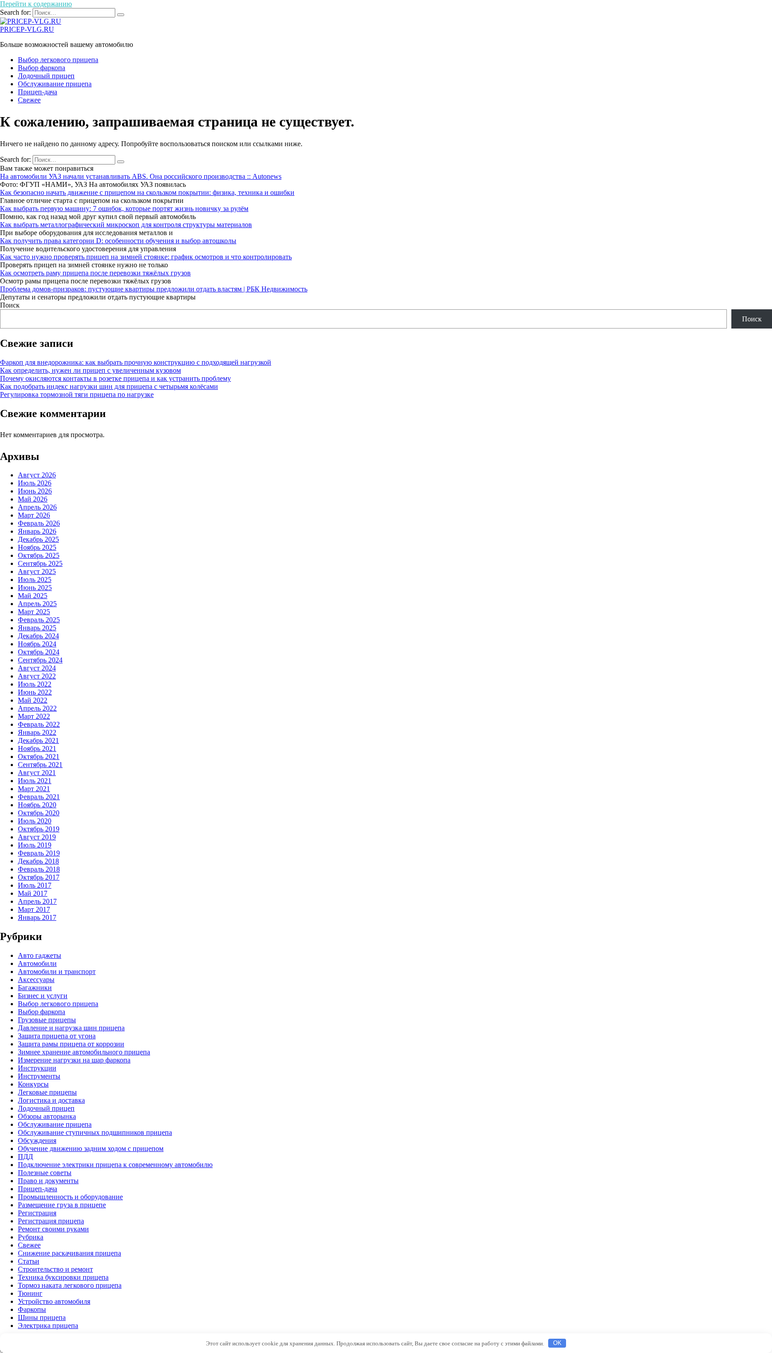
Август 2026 (37, 475)
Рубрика (30, 1237)
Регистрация (37, 1213)
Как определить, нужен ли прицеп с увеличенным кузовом (90, 370)
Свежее (29, 100)
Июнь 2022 (35, 692)
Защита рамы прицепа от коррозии (71, 1044)
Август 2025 (37, 571)
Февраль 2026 (39, 523)
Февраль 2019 (39, 853)
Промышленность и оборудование (70, 1197)
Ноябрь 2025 (37, 547)
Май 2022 (32, 700)
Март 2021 (34, 788)
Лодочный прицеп (46, 76)
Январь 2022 (37, 732)
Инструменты (39, 1076)
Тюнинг (30, 1293)
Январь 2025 (37, 628)
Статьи (28, 1261)
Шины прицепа (42, 1317)
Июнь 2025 (35, 587)
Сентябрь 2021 (40, 764)
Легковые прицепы (47, 1092)
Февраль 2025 (39, 620)
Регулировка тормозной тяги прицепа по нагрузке (77, 394)
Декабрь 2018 (38, 861)
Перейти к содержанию (36, 4)
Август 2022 (37, 676)
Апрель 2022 (37, 708)
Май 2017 (32, 893)
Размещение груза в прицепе (62, 1205)
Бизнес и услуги (42, 995)
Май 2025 (32, 595)
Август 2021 (37, 772)
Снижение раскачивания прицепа (69, 1253)
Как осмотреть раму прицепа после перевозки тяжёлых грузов (95, 273)
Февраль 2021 (39, 797)
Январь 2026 (37, 531)
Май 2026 (32, 499)
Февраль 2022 (39, 724)
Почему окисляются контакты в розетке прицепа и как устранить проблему (115, 378)
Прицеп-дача (37, 92)
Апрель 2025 (37, 603)
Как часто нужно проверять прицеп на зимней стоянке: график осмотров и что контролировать (146, 257)
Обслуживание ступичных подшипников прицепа (95, 1132)
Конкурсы (33, 1084)
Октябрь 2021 (38, 756)
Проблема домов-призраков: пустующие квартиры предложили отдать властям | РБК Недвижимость (153, 289)
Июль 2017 (34, 885)
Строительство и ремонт (55, 1269)
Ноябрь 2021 (37, 748)
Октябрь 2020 (38, 813)
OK (557, 1343)
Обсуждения (37, 1140)
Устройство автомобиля (54, 1301)
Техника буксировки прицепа (63, 1277)
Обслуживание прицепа (55, 84)
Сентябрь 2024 (40, 660)
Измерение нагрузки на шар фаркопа (74, 1060)
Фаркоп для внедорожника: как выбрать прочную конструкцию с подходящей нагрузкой (135, 362)
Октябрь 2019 (38, 829)
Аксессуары (36, 979)
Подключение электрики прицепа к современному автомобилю (115, 1164)
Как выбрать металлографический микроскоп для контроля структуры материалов (126, 224)
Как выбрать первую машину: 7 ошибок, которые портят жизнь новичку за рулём (124, 208)
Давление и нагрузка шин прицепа (71, 1028)
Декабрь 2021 (38, 740)
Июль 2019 (34, 845)
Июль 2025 (34, 579)
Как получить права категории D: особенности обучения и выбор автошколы (118, 240)
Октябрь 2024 (38, 652)
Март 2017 (34, 909)
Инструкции (37, 1068)
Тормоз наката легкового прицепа (70, 1285)
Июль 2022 (34, 684)
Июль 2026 (34, 483)
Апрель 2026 (37, 507)
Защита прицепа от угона (57, 1036)
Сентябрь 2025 (40, 563)
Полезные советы (44, 1172)
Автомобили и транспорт (57, 971)
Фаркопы (32, 1309)
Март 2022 (34, 716)
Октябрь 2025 (38, 555)
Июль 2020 (34, 821)
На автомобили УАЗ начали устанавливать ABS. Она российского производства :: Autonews (140, 176)
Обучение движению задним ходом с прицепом (91, 1148)
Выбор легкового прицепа (58, 59)
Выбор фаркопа (41, 68)
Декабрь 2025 (38, 539)
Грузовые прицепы (47, 1020)
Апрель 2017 (37, 901)
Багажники (35, 987)
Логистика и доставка (51, 1100)
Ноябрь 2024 (37, 644)
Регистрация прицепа (51, 1221)
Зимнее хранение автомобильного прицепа (84, 1052)
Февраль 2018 (39, 869)
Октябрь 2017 (38, 877)
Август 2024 (37, 668)
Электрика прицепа (48, 1325)
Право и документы (48, 1180)
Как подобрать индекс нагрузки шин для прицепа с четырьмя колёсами (109, 386)
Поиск (10, 305)
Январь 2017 (37, 917)
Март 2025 (34, 611)
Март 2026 (34, 515)
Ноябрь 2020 (37, 805)
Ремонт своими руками (53, 1229)
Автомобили (37, 963)
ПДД (25, 1156)
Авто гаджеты (39, 955)
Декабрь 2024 (38, 636)
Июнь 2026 (35, 491)
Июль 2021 (34, 780)
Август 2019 (37, 837)
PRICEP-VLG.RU (27, 29)
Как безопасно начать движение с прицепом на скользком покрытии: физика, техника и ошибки (147, 192)
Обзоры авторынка (47, 1116)
